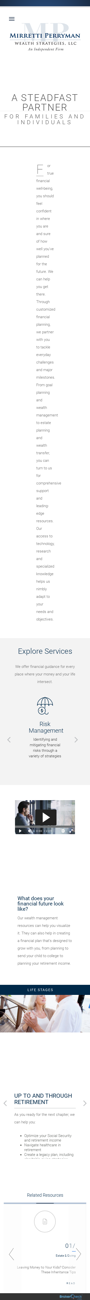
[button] (9, 739)
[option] (45, 728)
